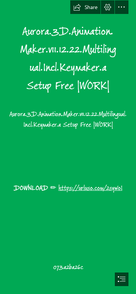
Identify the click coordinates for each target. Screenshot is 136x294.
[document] (68, 147)
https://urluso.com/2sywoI (90, 188)
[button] (85, 7)
